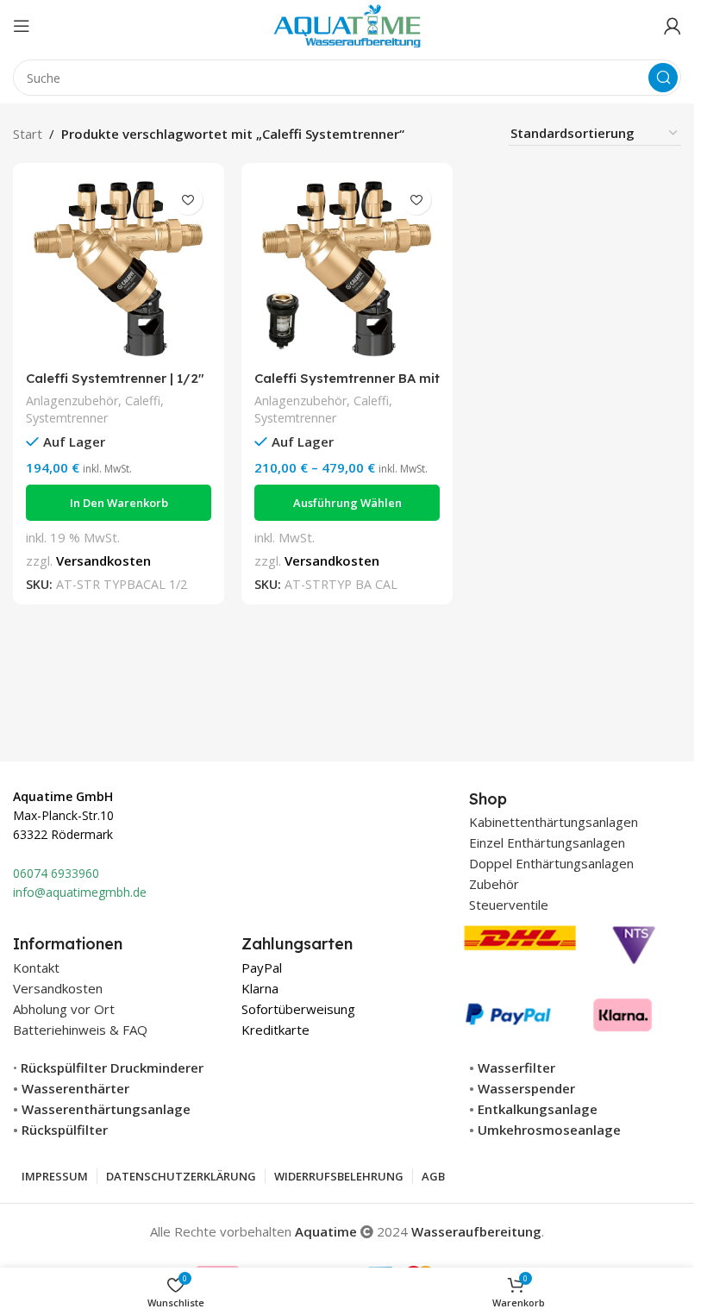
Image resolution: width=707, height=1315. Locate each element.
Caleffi (142, 400)
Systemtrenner (67, 418)
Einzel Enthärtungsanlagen (547, 842)
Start (27, 133)
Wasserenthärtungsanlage (106, 1109)
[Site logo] (347, 24)
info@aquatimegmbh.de (80, 892)
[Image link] (560, 975)
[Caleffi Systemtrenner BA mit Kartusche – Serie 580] (347, 268)
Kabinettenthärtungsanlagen (553, 821)
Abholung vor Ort (64, 1009)
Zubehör (494, 883)
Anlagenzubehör (72, 400)
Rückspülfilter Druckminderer (112, 1067)
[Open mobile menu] (21, 26)
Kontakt (36, 967)
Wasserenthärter (75, 1088)
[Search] (663, 77)
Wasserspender (526, 1088)
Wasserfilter (516, 1067)
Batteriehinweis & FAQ (80, 1029)
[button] (118, 503)
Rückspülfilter (65, 1129)
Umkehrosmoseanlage (549, 1129)
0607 (27, 873)
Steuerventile (508, 904)
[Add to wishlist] (187, 200)
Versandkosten (103, 560)
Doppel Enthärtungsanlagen (551, 863)
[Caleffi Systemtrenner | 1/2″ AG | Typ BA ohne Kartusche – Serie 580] (118, 268)
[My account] (672, 26)
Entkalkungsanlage (538, 1109)
